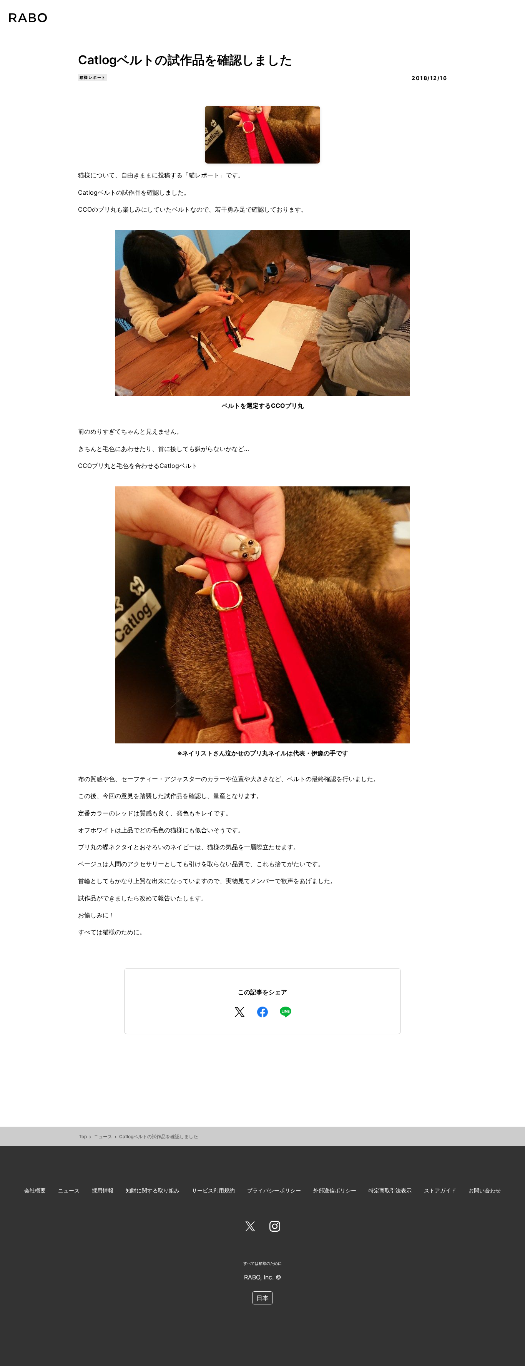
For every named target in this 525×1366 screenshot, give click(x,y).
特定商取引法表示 (390, 1190)
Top (83, 1136)
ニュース (103, 1136)
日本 (262, 1298)
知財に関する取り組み (152, 1190)
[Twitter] (250, 1228)
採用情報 (102, 1190)
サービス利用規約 (213, 1190)
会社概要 (35, 1190)
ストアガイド (440, 1190)
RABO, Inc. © (262, 1277)
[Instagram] (275, 1228)
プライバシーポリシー (274, 1190)
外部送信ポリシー (334, 1190)
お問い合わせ (485, 1190)
